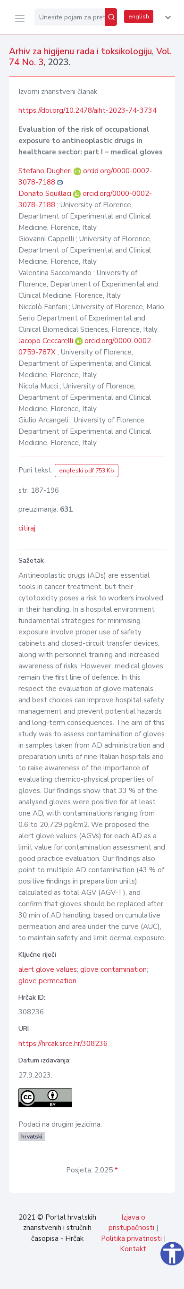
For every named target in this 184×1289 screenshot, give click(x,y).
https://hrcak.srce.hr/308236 (63, 1043)
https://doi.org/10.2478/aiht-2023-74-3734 (87, 110)
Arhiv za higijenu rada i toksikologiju (80, 51)
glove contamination (113, 969)
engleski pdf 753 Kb (86, 470)
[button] (166, 17)
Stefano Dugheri (46, 171)
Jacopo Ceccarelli (46, 340)
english (138, 16)
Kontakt (133, 1249)
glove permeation (47, 981)
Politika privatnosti (131, 1238)
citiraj (26, 528)
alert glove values (47, 969)
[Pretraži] (111, 17)
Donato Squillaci (45, 193)
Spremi (108, 1276)
